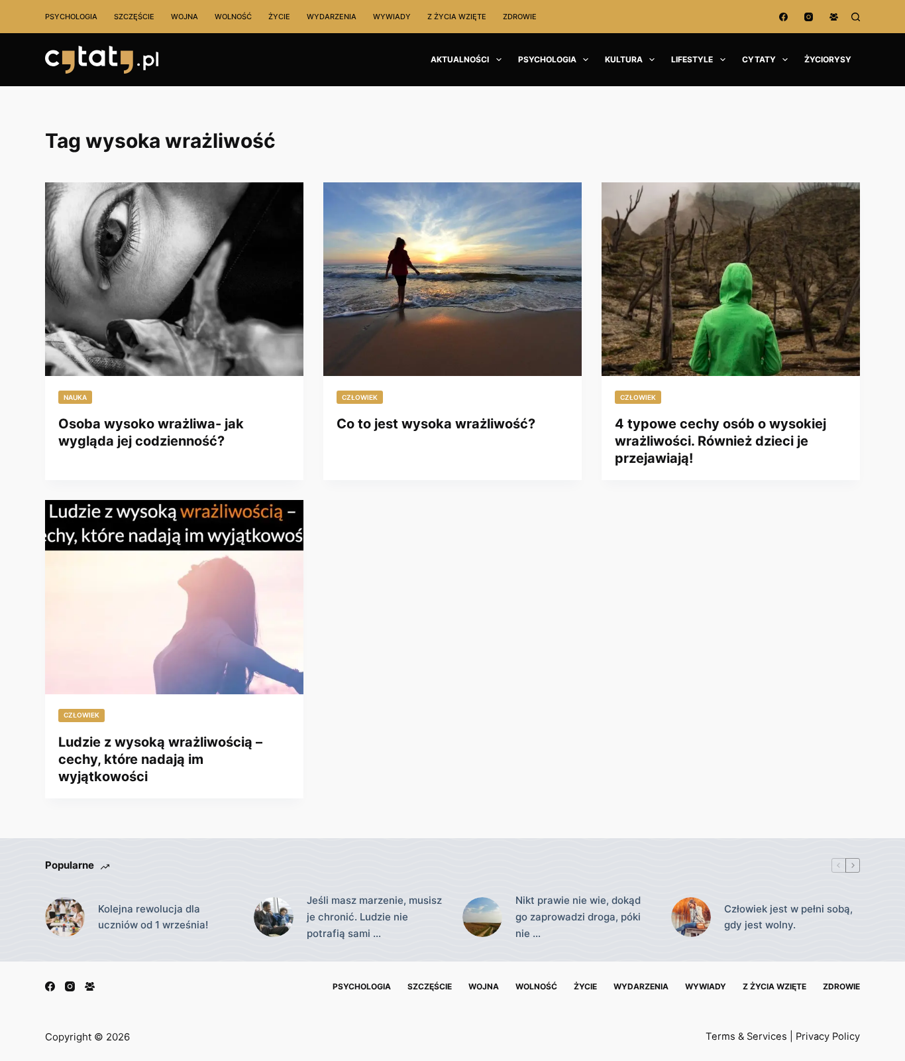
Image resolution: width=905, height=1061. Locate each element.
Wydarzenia (331, 16)
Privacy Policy (828, 1036)
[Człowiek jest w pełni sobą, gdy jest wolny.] (691, 917)
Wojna (184, 16)
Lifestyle (692, 59)
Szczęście (134, 16)
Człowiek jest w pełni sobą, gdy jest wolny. (788, 917)
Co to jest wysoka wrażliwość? (436, 424)
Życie (279, 16)
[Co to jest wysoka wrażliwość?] (452, 279)
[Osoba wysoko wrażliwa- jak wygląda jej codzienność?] (174, 279)
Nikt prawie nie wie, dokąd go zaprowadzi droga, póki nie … (578, 917)
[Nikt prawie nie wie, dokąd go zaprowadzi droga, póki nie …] (482, 917)
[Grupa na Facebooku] (833, 17)
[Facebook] (783, 17)
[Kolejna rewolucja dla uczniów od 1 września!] (65, 917)
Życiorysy (827, 59)
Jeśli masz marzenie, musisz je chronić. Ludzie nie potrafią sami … (374, 917)
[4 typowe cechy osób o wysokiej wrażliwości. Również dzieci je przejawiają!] (731, 279)
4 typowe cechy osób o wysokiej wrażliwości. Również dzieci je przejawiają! (720, 441)
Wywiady (392, 16)
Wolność (233, 16)
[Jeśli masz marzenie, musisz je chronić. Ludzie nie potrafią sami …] (273, 917)
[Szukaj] (855, 17)
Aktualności (460, 59)
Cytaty (759, 59)
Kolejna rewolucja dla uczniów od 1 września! (153, 917)
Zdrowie (520, 16)
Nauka (75, 397)
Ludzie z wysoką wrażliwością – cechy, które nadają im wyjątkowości (160, 759)
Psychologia (71, 16)
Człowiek (360, 397)
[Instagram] (808, 17)
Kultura (624, 59)
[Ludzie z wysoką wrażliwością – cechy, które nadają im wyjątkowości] (174, 597)
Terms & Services (746, 1036)
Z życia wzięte (456, 16)
